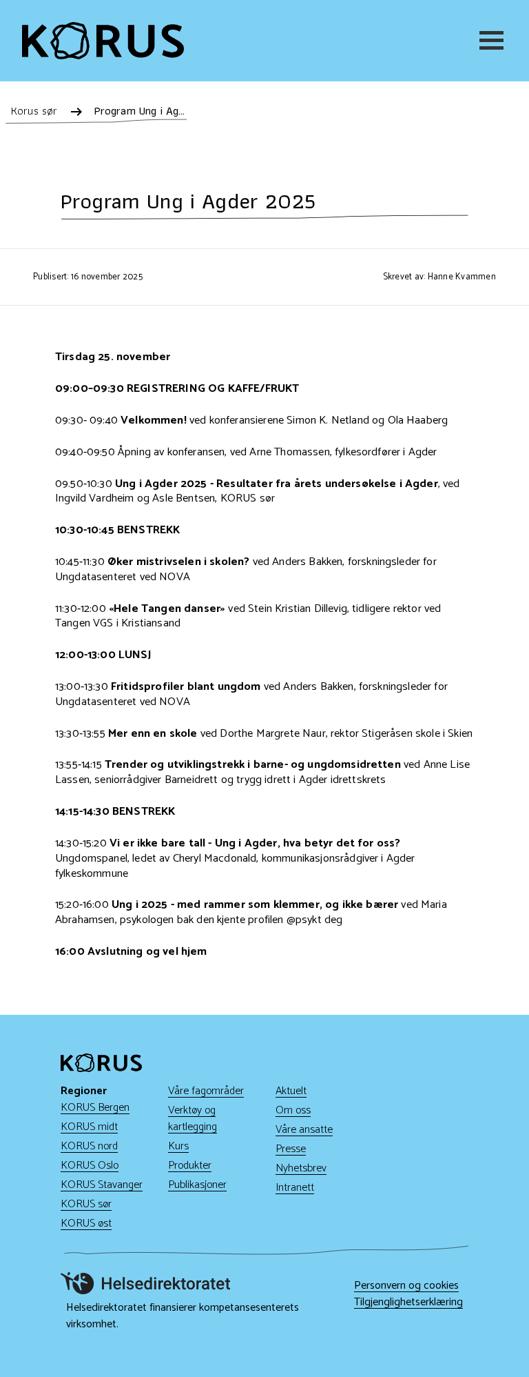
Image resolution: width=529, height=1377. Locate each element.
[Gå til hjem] (103, 40)
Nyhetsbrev (301, 1168)
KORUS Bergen (95, 1107)
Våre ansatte (304, 1129)
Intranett (295, 1187)
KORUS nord (89, 1146)
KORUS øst (86, 1223)
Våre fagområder (206, 1091)
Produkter (189, 1165)
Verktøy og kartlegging (192, 1118)
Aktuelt (291, 1091)
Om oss (293, 1110)
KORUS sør (86, 1204)
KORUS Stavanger (102, 1185)
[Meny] (493, 40)
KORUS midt (89, 1127)
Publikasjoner (197, 1185)
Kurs (178, 1146)
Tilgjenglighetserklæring (408, 1302)
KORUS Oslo (89, 1165)
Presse (291, 1149)
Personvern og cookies (406, 1286)
